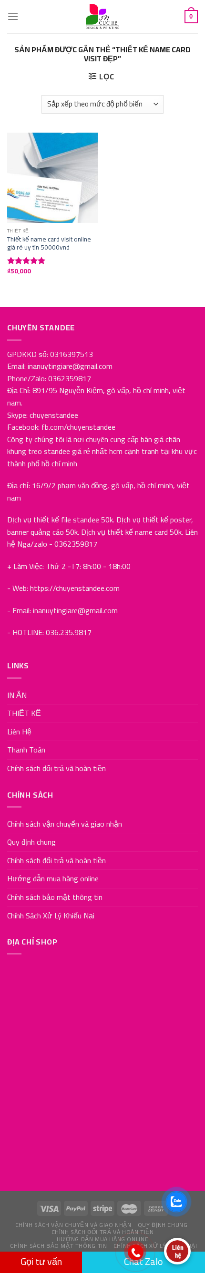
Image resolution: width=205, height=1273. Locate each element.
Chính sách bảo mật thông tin (54, 897)
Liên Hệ (19, 731)
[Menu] (13, 16)
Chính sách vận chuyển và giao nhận (64, 824)
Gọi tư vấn (41, 1261)
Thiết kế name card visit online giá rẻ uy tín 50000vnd (49, 243)
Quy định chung (31, 842)
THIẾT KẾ (24, 713)
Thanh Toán (26, 750)
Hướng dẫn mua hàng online (53, 878)
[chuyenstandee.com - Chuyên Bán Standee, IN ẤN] (102, 16)
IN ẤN (17, 695)
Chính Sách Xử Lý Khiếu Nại (50, 915)
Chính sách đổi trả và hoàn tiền (56, 768)
